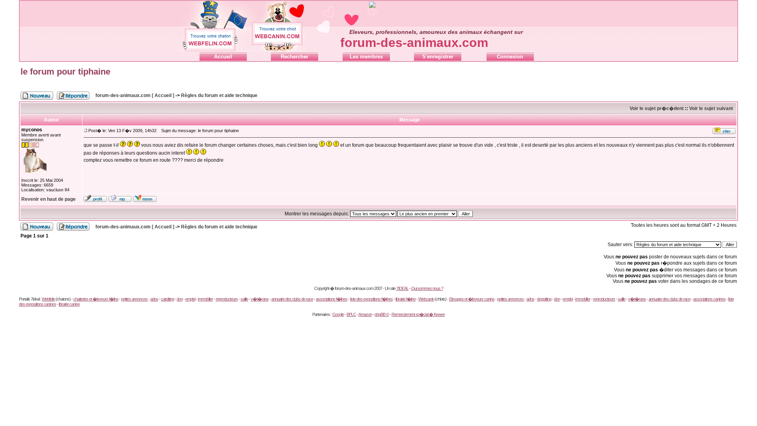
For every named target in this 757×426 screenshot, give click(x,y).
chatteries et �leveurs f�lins (95, 299)
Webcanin (426, 299)
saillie (244, 299)
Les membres (366, 57)
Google (338, 314)
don (180, 299)
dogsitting (544, 299)
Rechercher (294, 57)
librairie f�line (405, 299)
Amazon (365, 314)
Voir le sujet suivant (711, 108)
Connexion (510, 57)
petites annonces (134, 299)
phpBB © (382, 314)
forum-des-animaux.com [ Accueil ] (134, 95)
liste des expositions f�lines (371, 299)
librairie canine (69, 304)
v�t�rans (259, 299)
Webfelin (48, 299)
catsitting (167, 299)
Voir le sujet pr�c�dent (657, 108)
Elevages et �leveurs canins (471, 299)
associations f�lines (331, 299)
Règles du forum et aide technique (219, 95)
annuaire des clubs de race (292, 299)
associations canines (709, 299)
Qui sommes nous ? (427, 288)
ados (154, 299)
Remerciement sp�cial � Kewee (418, 314)
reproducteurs (227, 299)
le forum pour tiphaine (65, 72)
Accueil (223, 57)
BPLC (351, 314)
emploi (190, 299)
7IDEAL (402, 288)
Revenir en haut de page (48, 199)
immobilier (205, 299)
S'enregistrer (437, 57)
